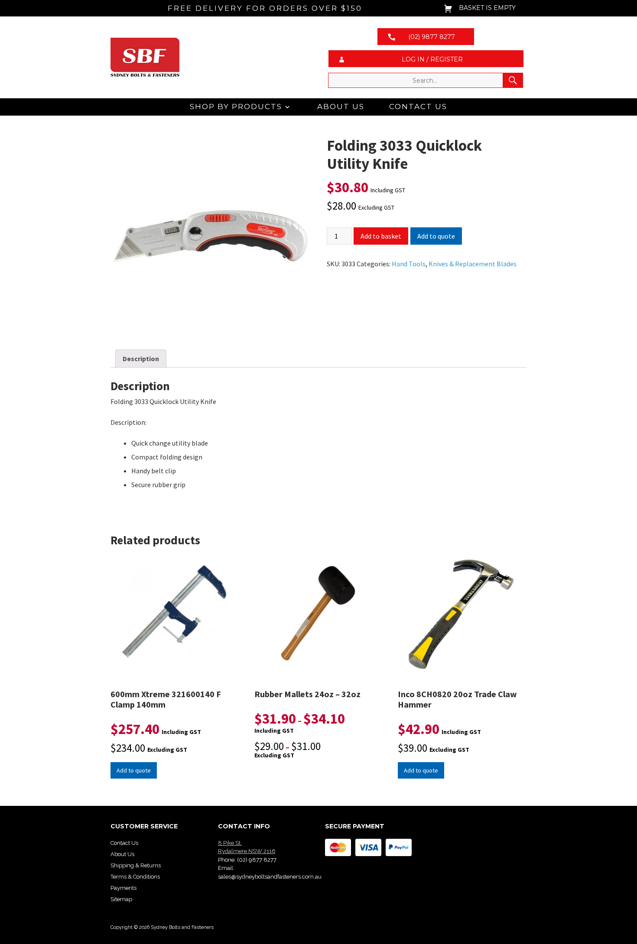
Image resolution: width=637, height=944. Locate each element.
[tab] (140, 358)
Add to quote (436, 236)
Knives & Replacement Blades (473, 263)
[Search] (513, 80)
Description (141, 358)
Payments (123, 888)
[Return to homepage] (211, 57)
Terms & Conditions (135, 876)
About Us (340, 106)
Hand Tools (409, 263)
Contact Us (418, 106)
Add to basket (381, 236)
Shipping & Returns (135, 865)
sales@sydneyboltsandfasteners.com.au (270, 876)
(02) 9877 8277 (256, 860)
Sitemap (121, 899)
